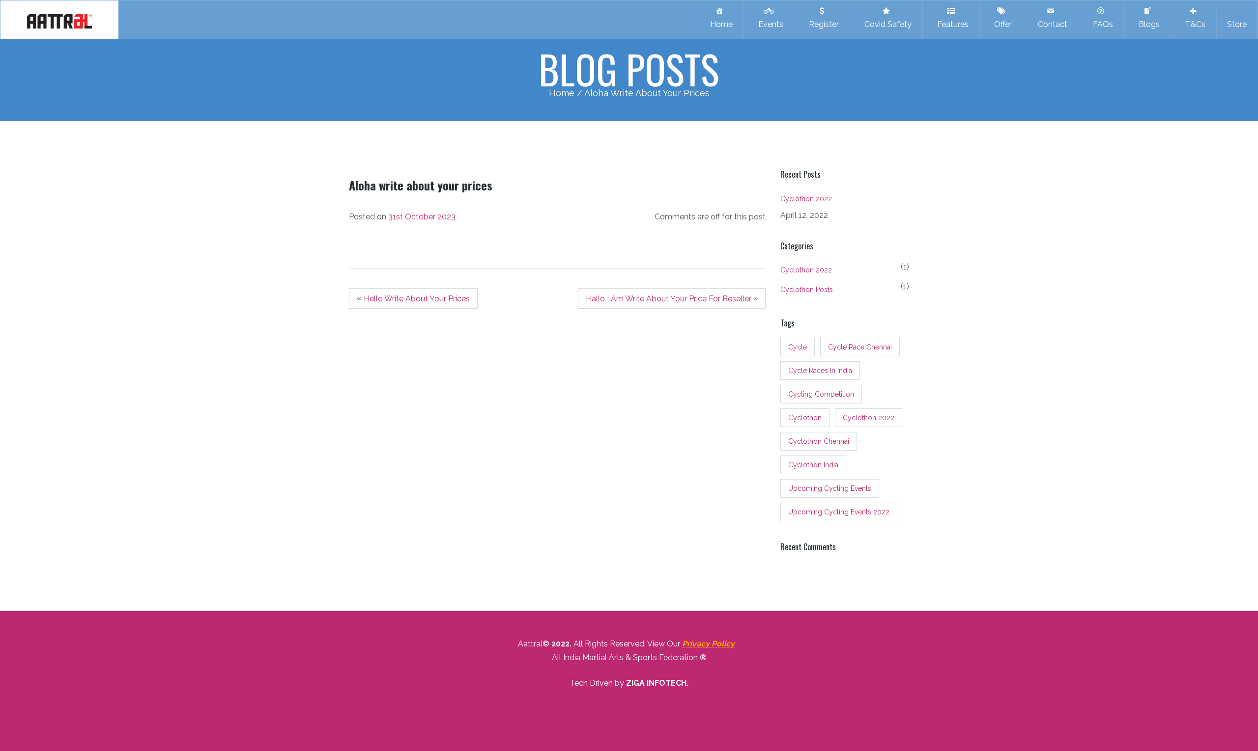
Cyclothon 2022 (806, 199)
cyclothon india (813, 465)
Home (719, 24)
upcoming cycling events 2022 (838, 512)
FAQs (1101, 24)
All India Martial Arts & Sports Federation (625, 657)
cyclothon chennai (818, 441)
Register (822, 24)
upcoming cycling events (829, 488)
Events (768, 24)
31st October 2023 (422, 216)
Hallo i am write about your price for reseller (668, 298)
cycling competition (821, 394)
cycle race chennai (860, 347)
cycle (797, 347)
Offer (1001, 24)
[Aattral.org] (59, 19)
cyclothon (805, 418)
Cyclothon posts (806, 290)
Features (951, 24)
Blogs (1147, 24)
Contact (1050, 24)
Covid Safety (886, 24)
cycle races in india (820, 371)
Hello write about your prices (417, 298)
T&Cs (1193, 24)
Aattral (530, 643)
